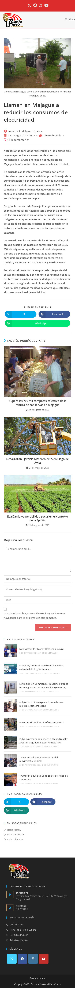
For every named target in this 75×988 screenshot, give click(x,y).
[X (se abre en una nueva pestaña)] (29, 5)
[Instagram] (33, 959)
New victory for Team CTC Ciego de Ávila (41, 648)
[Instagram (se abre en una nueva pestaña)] (40, 5)
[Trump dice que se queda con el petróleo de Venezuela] (10, 779)
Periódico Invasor (19, 934)
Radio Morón (14, 829)
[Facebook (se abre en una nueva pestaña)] (35, 5)
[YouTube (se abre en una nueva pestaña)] (45, 5)
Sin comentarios (19, 139)
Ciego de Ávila (52, 135)
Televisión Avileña (19, 940)
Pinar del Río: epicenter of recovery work (41, 722)
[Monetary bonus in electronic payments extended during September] (10, 669)
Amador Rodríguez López (24, 131)
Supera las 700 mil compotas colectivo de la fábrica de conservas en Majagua (37, 403)
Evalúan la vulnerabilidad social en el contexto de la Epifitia (37, 518)
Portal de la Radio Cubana (23, 929)
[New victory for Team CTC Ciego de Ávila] (10, 650)
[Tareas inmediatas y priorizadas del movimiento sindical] (10, 760)
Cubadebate (16, 924)
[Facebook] (22, 959)
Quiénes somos (37, 978)
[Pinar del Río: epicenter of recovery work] (10, 724)
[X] (12, 959)
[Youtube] (43, 959)
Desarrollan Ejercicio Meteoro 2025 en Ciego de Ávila (37, 461)
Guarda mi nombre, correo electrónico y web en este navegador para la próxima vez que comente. (34, 615)
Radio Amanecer (15, 834)
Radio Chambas (15, 839)
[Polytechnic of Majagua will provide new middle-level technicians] (10, 705)
